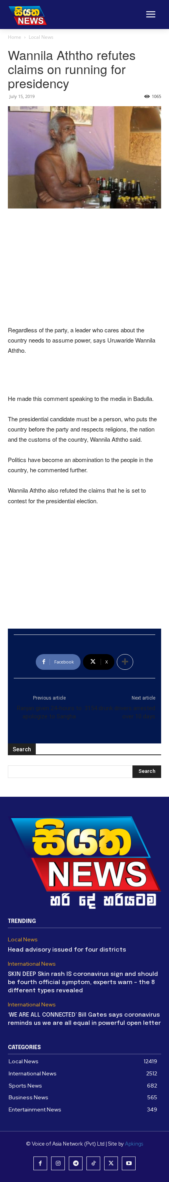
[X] (111, 1163)
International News (32, 964)
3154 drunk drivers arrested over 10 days (119, 712)
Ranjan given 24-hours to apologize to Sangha (49, 712)
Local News (41, 37)
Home (14, 37)
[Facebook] (40, 1163)
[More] (125, 662)
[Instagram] (58, 1163)
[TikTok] (93, 1163)
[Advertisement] (84, 268)
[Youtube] (129, 1163)
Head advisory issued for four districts (67, 950)
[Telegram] (76, 1163)
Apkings (134, 1143)
